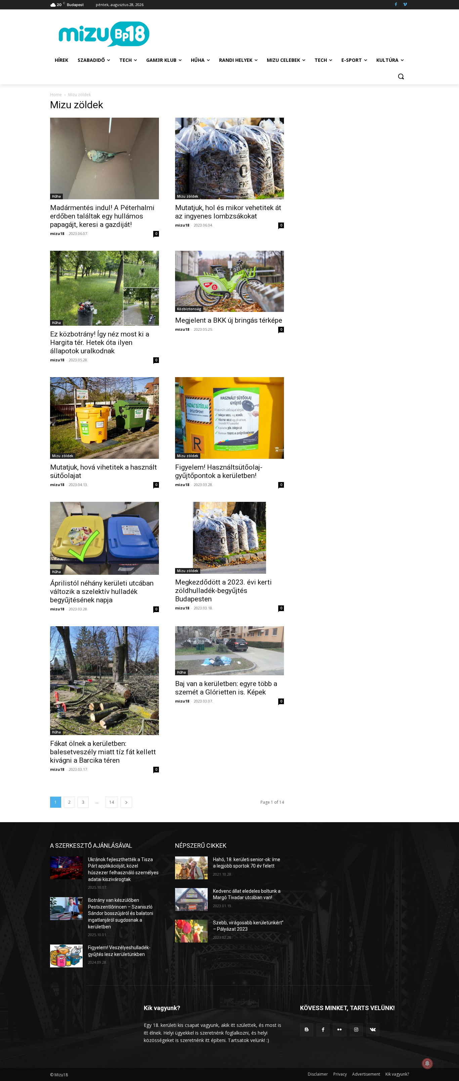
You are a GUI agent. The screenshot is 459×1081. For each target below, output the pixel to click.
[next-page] (126, 802)
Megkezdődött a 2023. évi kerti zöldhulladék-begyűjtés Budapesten (223, 590)
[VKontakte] (372, 1029)
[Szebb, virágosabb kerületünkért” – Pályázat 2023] (191, 931)
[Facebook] (396, 5)
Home (56, 94)
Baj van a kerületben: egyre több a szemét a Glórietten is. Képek (226, 688)
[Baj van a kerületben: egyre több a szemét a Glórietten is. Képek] (229, 650)
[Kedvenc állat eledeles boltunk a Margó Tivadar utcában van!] (191, 899)
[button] (401, 76)
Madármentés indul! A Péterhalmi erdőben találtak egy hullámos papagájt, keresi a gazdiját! (102, 216)
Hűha (56, 196)
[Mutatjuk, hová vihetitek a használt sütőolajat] (104, 418)
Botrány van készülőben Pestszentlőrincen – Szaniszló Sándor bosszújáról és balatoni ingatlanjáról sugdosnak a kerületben (120, 913)
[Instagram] (356, 1029)
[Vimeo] (405, 5)
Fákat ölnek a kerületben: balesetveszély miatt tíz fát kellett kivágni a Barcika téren (103, 751)
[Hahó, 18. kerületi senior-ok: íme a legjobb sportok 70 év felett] (191, 867)
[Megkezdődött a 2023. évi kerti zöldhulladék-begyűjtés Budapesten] (229, 537)
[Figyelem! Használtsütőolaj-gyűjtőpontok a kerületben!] (229, 418)
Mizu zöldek (187, 196)
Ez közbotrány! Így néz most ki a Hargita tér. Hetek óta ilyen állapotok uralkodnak (99, 342)
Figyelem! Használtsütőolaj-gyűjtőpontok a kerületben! (218, 471)
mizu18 (57, 233)
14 (111, 802)
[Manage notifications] (427, 1063)
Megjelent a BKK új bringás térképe (228, 320)
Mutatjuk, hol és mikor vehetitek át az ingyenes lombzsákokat (228, 212)
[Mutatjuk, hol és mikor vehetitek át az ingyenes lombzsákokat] (229, 158)
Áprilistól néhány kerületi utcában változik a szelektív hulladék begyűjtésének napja (102, 591)
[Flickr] (339, 1029)
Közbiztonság (189, 309)
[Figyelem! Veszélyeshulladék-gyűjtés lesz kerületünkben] (66, 956)
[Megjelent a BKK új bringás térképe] (229, 281)
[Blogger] (306, 1029)
